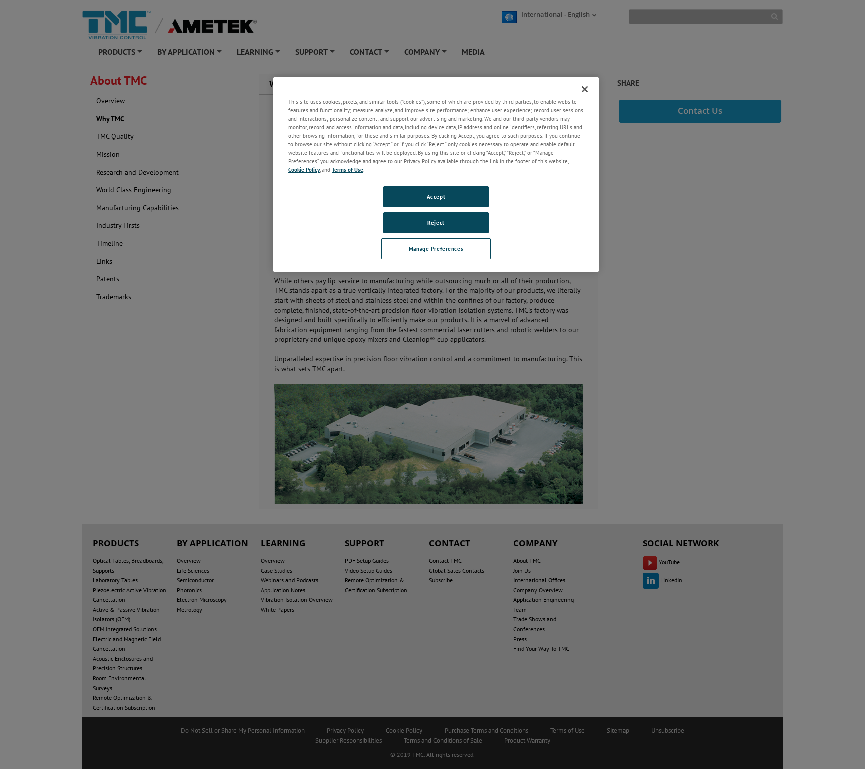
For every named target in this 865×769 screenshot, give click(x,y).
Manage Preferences (436, 248)
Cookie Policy (304, 169)
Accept (436, 196)
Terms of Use (347, 169)
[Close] (585, 89)
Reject (435, 222)
